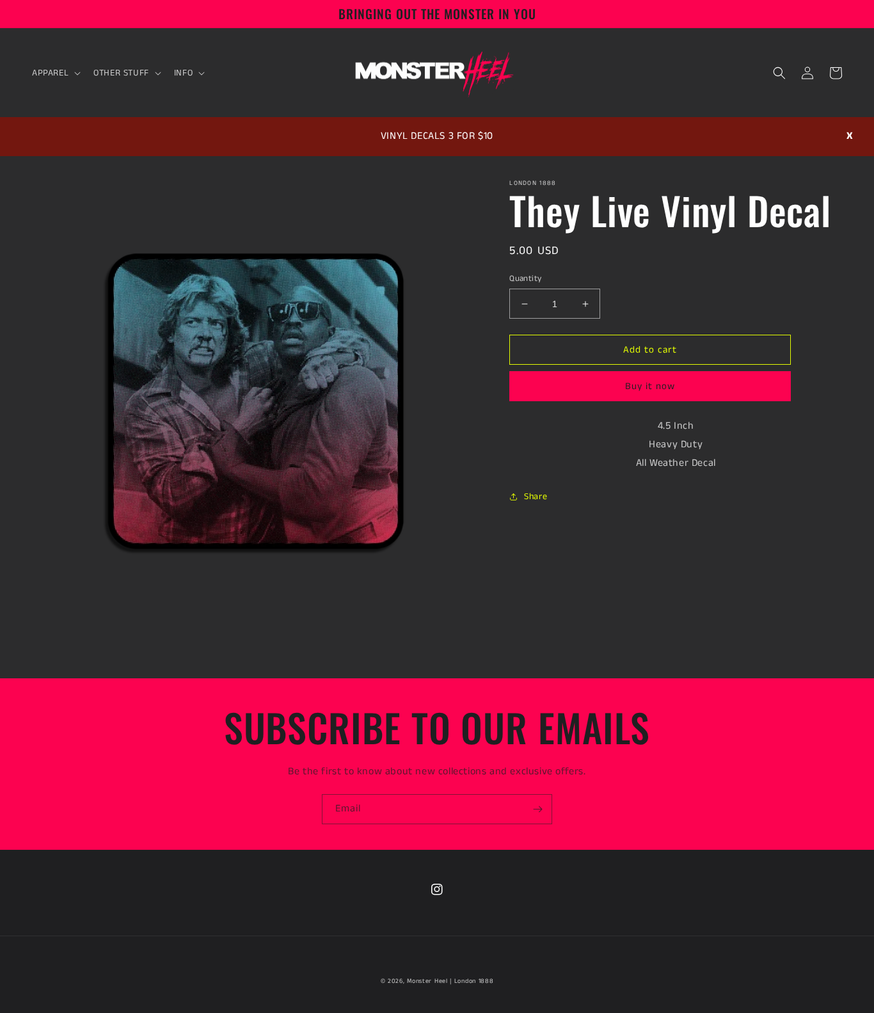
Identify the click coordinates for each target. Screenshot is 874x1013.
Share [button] (535, 496)
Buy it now (650, 386)
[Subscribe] (537, 809)
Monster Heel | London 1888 (450, 981)
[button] (55, 73)
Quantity (525, 279)
